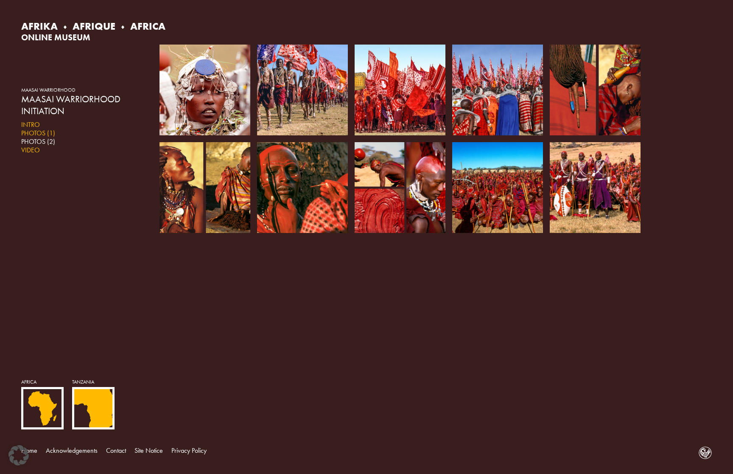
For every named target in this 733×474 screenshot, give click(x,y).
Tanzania (83, 382)
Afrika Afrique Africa (93, 26)
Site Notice (148, 450)
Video (30, 150)
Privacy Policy (189, 450)
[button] (18, 455)
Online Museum (55, 37)
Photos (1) (38, 133)
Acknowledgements (72, 450)
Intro (30, 124)
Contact (116, 450)
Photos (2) (38, 141)
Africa (28, 382)
